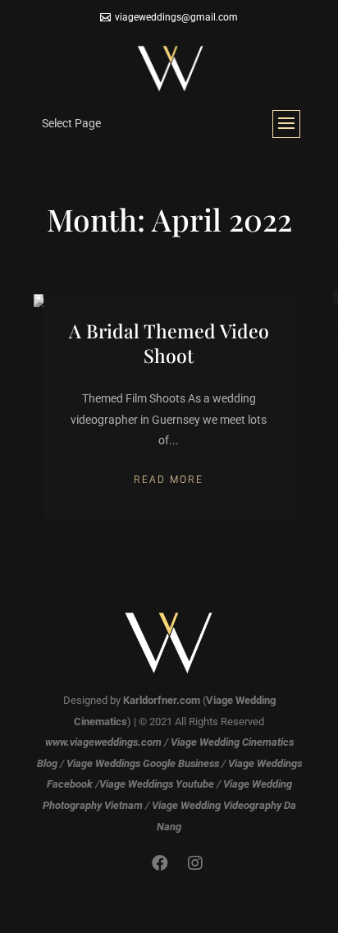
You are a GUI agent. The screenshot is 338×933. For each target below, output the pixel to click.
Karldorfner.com (161, 700)
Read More (168, 479)
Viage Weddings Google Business (142, 763)
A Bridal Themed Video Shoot (169, 343)
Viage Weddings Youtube (156, 784)
